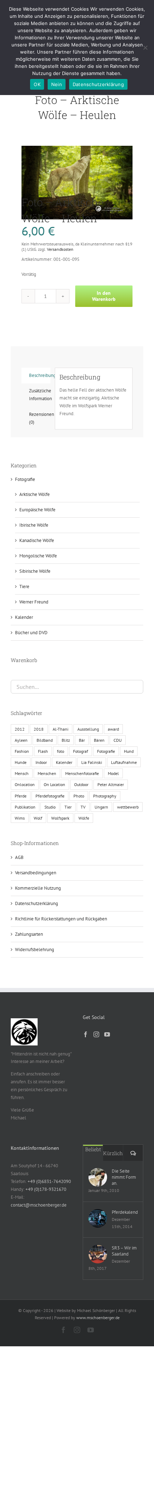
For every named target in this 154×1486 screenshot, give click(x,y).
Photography (104, 796)
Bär (82, 740)
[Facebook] (85, 1034)
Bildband (45, 740)
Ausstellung (88, 729)
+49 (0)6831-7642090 (49, 1181)
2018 (39, 729)
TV (83, 807)
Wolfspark (60, 818)
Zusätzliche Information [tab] (39, 395)
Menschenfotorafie (82, 773)
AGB (19, 857)
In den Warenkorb (104, 296)
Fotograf (80, 751)
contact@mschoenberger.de (39, 1205)
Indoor (41, 762)
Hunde (21, 762)
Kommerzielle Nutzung (38, 888)
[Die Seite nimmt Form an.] (97, 1177)
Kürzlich (113, 1153)
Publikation (25, 807)
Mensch (22, 773)
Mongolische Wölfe (38, 556)
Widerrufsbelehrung (34, 949)
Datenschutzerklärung (36, 903)
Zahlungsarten (29, 934)
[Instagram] (96, 1034)
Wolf (38, 818)
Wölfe (83, 818)
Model (113, 773)
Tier (68, 807)
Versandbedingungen (35, 873)
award (113, 729)
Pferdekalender (125, 1212)
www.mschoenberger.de (98, 1317)
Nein (56, 84)
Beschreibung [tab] (39, 375)
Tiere (24, 586)
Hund (129, 751)
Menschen (47, 773)
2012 (20, 729)
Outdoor (81, 784)
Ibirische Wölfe (33, 525)
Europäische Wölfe (37, 510)
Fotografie (25, 479)
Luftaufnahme (124, 762)
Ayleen (21, 740)
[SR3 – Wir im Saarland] (97, 1254)
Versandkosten (60, 249)
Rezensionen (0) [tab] (39, 418)
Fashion (22, 751)
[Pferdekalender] (97, 1218)
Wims (20, 818)
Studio (50, 807)
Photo (78, 796)
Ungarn (101, 807)
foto (60, 751)
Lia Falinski (91, 762)
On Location (54, 784)
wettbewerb (128, 807)
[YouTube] (107, 1034)
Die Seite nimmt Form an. (124, 1177)
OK (37, 84)
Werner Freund (33, 602)
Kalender (24, 617)
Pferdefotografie (49, 796)
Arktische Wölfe (34, 494)
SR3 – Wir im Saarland (124, 1251)
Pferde (21, 796)
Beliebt (93, 1149)
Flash (43, 751)
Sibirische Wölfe (34, 571)
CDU (118, 740)
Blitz (66, 740)
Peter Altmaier (110, 784)
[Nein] (145, 47)
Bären (99, 740)
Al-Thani (60, 729)
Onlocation (25, 784)
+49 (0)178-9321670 (45, 1189)
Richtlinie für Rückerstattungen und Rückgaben (61, 919)
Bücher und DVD (31, 633)
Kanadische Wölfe (36, 540)
